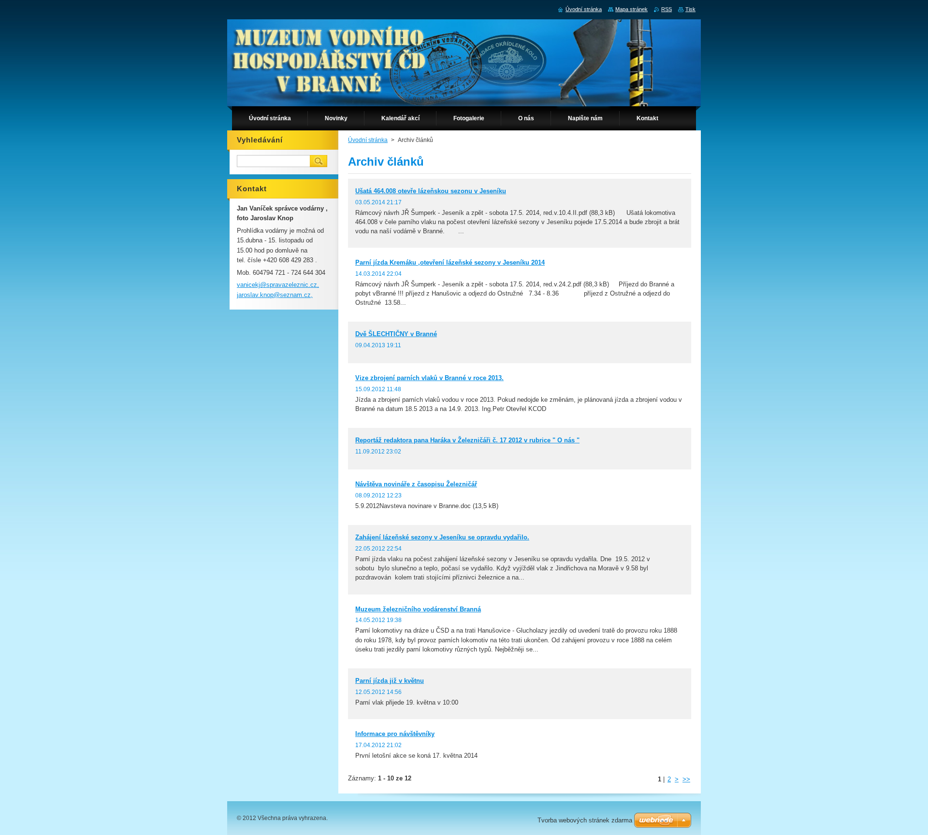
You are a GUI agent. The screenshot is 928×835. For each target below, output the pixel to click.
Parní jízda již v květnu (389, 680)
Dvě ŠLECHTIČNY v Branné (396, 334)
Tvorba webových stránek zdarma (584, 820)
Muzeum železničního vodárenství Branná (418, 609)
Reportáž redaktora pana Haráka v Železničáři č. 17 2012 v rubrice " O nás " (467, 440)
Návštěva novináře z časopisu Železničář (416, 484)
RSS (666, 9)
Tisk (690, 9)
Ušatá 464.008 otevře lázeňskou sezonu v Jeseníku (430, 191)
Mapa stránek (631, 9)
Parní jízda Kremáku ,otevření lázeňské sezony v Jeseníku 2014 (450, 262)
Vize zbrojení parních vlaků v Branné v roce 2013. (429, 378)
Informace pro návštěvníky (395, 733)
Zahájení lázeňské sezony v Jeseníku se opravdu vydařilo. (442, 537)
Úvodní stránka (368, 140)
